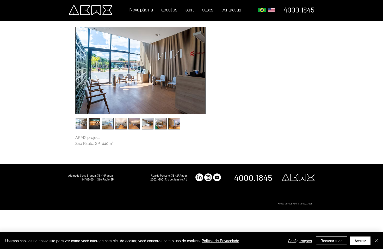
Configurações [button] (300, 240)
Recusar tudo (331, 240)
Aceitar (360, 240)
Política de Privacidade (220, 240)
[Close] (377, 240)
